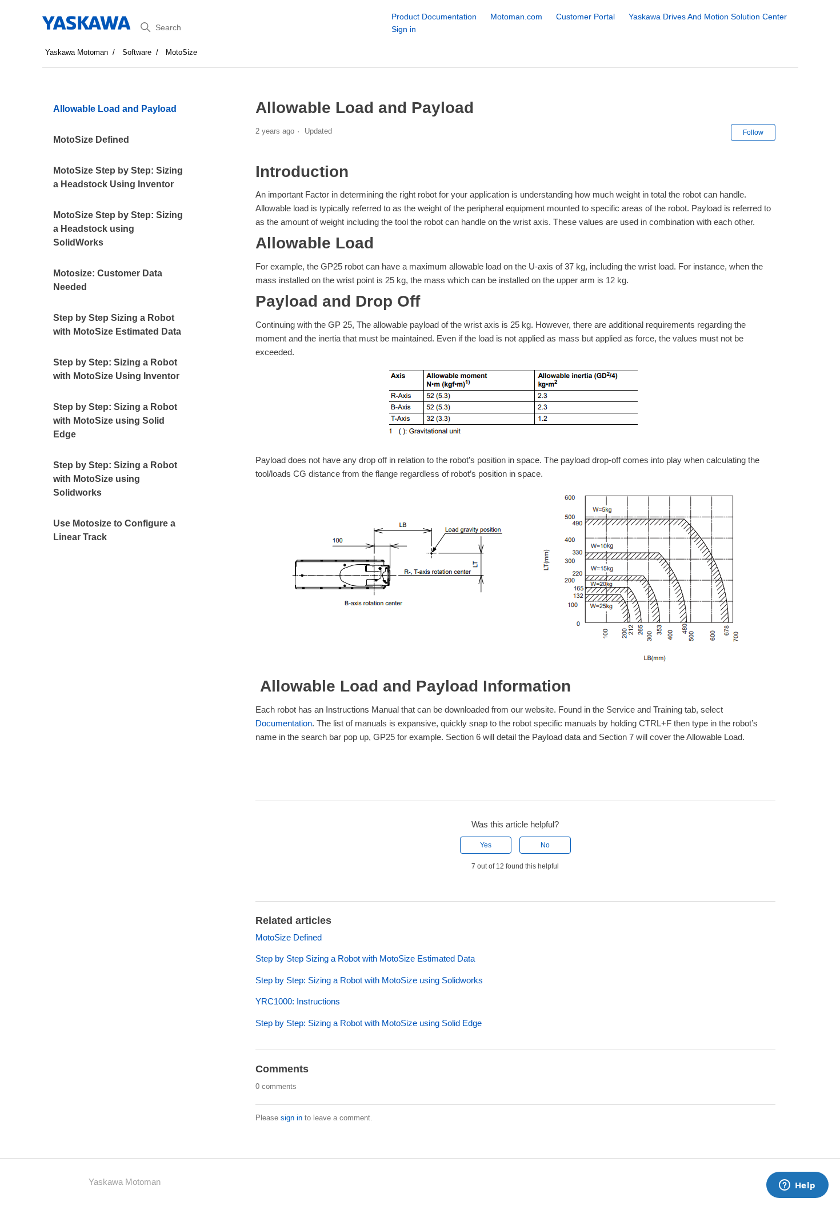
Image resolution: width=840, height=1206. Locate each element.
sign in (291, 1117)
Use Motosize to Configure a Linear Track (114, 530)
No (545, 845)
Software (136, 52)
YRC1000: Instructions (297, 1001)
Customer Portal (585, 16)
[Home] (87, 23)
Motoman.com (516, 16)
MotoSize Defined (91, 139)
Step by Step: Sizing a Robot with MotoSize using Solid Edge (115, 420)
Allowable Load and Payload (115, 109)
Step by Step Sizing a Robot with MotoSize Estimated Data (117, 324)
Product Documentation (434, 16)
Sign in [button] (403, 29)
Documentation (283, 723)
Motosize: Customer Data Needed (107, 280)
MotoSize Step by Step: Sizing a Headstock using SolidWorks (118, 228)
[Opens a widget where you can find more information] (797, 1186)
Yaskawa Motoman (76, 52)
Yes (485, 845)
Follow (753, 132)
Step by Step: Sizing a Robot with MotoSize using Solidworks (115, 478)
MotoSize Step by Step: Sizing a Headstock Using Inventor (118, 177)
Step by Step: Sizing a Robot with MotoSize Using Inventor (116, 369)
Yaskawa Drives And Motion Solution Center (708, 16)
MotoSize (181, 52)
